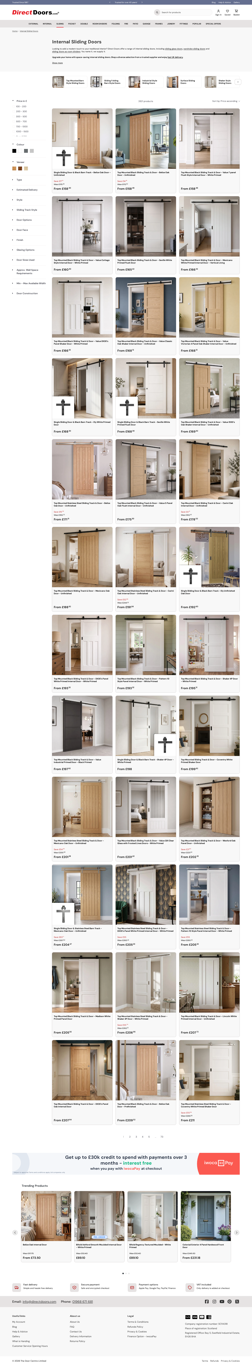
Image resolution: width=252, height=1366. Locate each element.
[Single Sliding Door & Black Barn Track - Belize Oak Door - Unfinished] (82, 139)
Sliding (60, 24)
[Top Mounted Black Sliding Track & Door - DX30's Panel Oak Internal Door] (82, 1070)
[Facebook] (206, 1301)
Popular (196, 24)
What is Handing (21, 1341)
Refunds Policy (135, 1326)
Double (84, 24)
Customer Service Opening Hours (30, 1346)
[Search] (157, 12)
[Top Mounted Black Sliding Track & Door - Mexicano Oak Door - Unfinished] (82, 557)
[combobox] (186, 12)
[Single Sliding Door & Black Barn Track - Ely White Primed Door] (82, 388)
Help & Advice (224, 2)
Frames (159, 24)
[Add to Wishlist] (108, 113)
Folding (116, 24)
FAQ (72, 1326)
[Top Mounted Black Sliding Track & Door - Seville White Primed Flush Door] (146, 226)
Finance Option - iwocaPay (141, 1336)
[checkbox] (29, 106)
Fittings (184, 24)
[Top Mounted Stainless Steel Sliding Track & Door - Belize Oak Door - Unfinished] (82, 469)
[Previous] (15, 1232)
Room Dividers (100, 24)
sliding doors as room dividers (66, 51)
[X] (237, 1301)
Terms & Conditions (137, 1321)
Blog (214, 2)
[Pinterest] (229, 1301)
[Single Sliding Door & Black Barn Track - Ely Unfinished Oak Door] (209, 557)
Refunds (214, 1360)
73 (162, 1136)
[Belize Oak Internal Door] (46, 1216)
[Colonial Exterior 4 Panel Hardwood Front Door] (206, 1216)
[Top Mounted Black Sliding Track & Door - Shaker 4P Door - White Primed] (209, 645)
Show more (57, 63)
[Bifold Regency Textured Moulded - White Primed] (153, 1216)
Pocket (72, 24)
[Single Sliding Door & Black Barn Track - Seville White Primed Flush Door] (146, 388)
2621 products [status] (145, 101)
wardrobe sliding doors (194, 48)
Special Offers (213, 24)
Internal (47, 24)
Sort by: (224, 101)
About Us (75, 1321)
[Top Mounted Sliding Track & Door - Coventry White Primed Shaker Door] (209, 726)
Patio (135, 24)
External (33, 24)
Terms (205, 1360)
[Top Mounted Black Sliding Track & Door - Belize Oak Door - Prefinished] (146, 1070)
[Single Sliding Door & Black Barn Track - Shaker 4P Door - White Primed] (146, 726)
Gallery (237, 2)
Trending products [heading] (35, 1186)
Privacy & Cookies (137, 1331)
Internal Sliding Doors (29, 31)
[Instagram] (214, 1301)
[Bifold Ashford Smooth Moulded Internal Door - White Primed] (99, 1216)
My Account (18, 1321)
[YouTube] (222, 1301)
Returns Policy (77, 1341)
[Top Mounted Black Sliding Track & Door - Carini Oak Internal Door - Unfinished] (209, 469)
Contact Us (76, 1331)
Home (15, 31)
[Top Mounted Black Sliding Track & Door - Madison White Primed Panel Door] (82, 982)
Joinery (171, 24)
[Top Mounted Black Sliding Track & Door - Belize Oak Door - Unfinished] (146, 139)
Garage (146, 24)
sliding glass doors (173, 48)
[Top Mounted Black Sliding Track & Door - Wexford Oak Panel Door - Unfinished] (209, 807)
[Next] (236, 1232)
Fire (126, 24)
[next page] (168, 1137)
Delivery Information (80, 1336)
